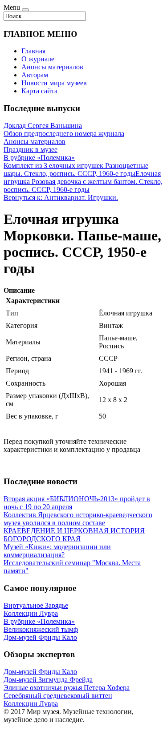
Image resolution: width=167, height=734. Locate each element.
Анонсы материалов (52, 67)
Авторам (34, 75)
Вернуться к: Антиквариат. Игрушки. (61, 197)
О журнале (37, 59)
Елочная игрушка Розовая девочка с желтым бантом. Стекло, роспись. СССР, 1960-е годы (83, 181)
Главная (33, 51)
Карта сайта (39, 91)
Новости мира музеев (54, 83)
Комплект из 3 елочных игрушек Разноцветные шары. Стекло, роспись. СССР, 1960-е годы (76, 169)
